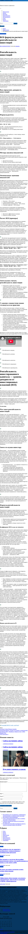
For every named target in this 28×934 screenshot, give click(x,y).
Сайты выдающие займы (13, 741)
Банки (4, 19)
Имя (1, 793)
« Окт (1, 929)
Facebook (2, 729)
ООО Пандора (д (4, 734)
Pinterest (10, 729)
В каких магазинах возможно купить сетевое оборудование (11, 870)
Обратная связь (6, 910)
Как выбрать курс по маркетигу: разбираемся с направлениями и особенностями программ (14, 815)
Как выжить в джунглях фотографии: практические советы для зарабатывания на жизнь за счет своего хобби (14, 861)
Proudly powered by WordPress (7, 932)
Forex (4, 18)
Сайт (1, 799)
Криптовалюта (6, 15)
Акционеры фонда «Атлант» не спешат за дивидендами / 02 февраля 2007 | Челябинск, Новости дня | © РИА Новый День (14, 732)
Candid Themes (3, 933)
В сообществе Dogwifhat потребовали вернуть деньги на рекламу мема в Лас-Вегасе (14, 824)
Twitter (6, 729)
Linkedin (14, 729)
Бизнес (4, 13)
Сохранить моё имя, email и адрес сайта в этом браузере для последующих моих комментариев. (12, 802)
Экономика (5, 21)
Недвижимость (6, 17)
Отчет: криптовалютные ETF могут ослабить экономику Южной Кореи (14, 819)
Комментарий (4, 781)
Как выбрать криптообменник (10, 817)
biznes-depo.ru (3, 3)
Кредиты (5, 14)
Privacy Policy (6, 909)
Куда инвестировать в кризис (14, 769)
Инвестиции (6, 11)
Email (2, 796)
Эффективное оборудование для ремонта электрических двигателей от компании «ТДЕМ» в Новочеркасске (12, 879)
